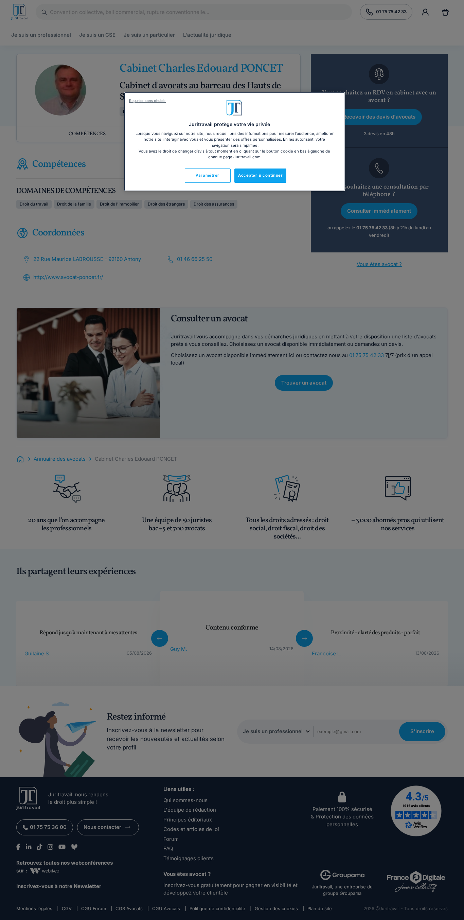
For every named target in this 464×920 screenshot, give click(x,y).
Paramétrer (207, 175)
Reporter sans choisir (147, 101)
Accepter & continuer (260, 175)
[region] (234, 141)
